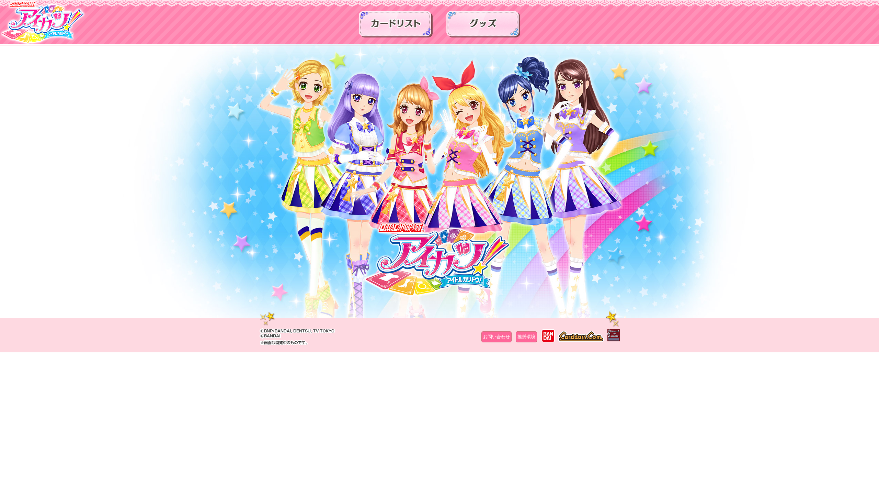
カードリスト (396, 26)
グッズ (483, 26)
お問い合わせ (496, 336)
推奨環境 (526, 336)
